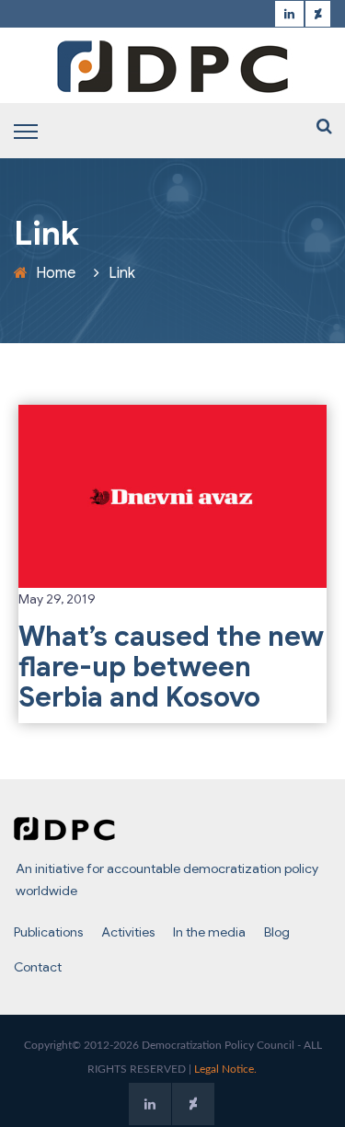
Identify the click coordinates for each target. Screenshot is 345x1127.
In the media (209, 932)
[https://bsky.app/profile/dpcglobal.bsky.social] (318, 14)
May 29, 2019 (57, 599)
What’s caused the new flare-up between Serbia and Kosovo (171, 667)
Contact (38, 967)
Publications (48, 932)
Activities (128, 932)
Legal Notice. (225, 1069)
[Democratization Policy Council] (173, 66)
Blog (277, 932)
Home (55, 273)
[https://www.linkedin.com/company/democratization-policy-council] (289, 14)
